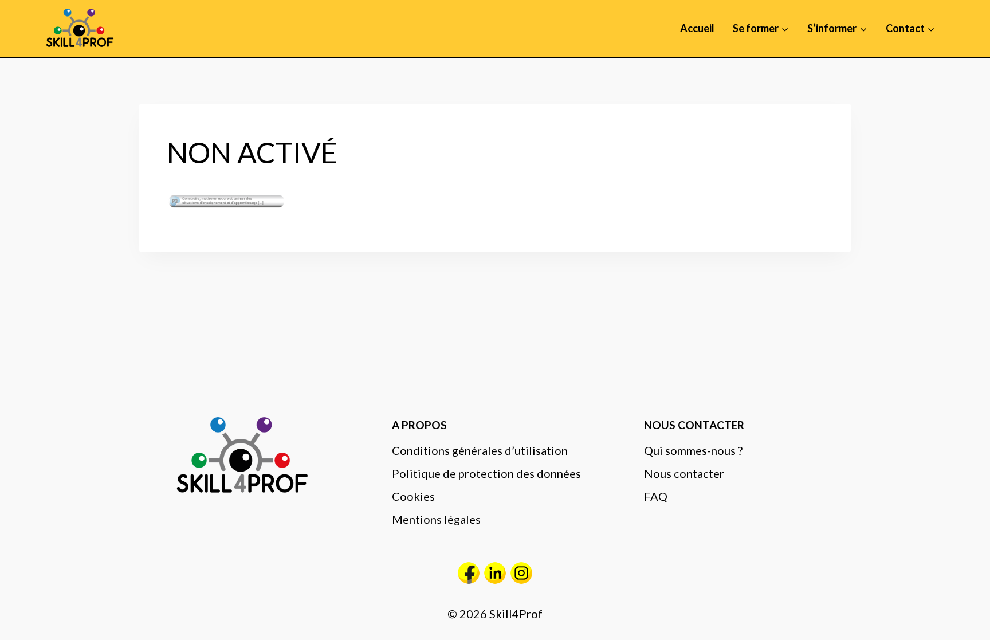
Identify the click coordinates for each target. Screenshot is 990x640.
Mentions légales (436, 519)
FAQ (655, 496)
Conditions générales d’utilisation (480, 450)
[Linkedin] (495, 573)
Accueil (697, 28)
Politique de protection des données (486, 473)
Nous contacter (684, 473)
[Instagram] (521, 573)
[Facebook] (468, 573)
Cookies (413, 496)
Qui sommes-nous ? (693, 450)
